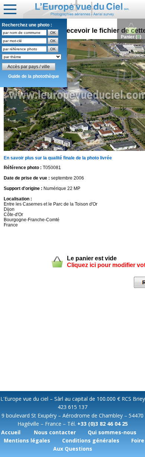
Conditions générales (90, 440)
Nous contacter (55, 432)
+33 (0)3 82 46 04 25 (102, 423)
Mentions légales (27, 440)
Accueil (10, 432)
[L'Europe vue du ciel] (84, 9)
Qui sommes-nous (112, 432)
